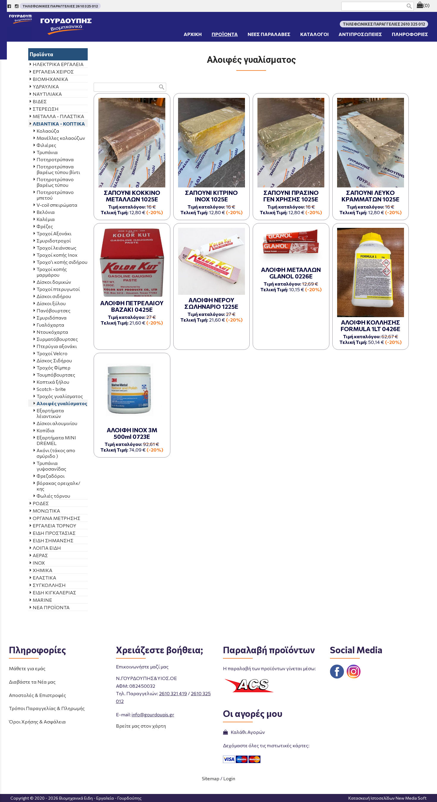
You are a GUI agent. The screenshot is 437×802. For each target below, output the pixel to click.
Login (229, 778)
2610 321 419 (173, 693)
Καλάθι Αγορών (247, 732)
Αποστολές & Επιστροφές (37, 695)
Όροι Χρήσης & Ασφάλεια (37, 721)
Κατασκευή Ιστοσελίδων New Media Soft (387, 798)
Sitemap (210, 778)
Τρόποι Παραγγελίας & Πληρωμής (47, 708)
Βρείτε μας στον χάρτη (141, 726)
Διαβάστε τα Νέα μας (32, 681)
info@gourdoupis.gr (153, 714)
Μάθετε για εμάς (27, 668)
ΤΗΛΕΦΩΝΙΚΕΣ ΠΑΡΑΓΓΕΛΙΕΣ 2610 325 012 (60, 6)
